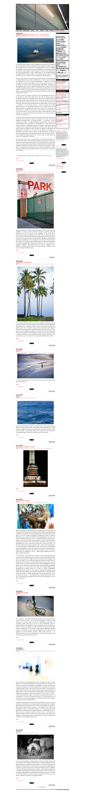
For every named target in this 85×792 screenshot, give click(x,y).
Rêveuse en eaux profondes (61, 164)
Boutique (57, 30)
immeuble (59, 50)
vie (57, 72)
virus (49, 36)
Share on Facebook (20, 160)
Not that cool (20, 170)
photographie (62, 61)
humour (59, 49)
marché (38, 448)
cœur (28, 448)
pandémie (42, 36)
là (60, 109)
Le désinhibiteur (20, 649)
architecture (60, 38)
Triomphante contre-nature (23, 262)
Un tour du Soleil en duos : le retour (62, 101)
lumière (59, 52)
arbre (58, 36)
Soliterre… (19, 350)
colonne (30, 448)
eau (31, 36)
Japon (63, 50)
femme (58, 45)
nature (66, 55)
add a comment (52, 165)
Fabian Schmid (66, 789)
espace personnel (59, 121)
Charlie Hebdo (25, 448)
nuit (39, 448)
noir (64, 56)
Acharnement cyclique (22, 592)
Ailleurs (52, 30)
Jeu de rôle (19, 731)
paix (40, 36)
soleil (57, 70)
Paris (41, 448)
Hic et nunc (19, 30)
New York (61, 56)
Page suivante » (42, 787)
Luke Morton (65, 75)
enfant (31, 502)
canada (19, 594)
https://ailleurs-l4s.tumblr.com (45, 155)
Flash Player (62, 76)
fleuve (33, 36)
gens (63, 45)
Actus (20, 35)
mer (57, 53)
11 (18, 637)
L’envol (18, 396)
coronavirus (23, 36)
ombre (57, 59)
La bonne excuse (59, 146)
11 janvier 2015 (20, 448)
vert (66, 70)
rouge (58, 63)
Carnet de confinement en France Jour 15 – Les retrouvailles (32, 34)
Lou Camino (18, 3)
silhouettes (50, 448)
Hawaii (66, 45)
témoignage (46, 36)
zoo (47, 502)
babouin (23, 502)
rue (26, 594)
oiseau (38, 36)
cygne (30, 36)
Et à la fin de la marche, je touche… (25, 446)
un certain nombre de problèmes (47, 693)
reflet (41, 502)
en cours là (59, 112)
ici (67, 107)
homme (63, 47)
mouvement (60, 55)
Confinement (23, 35)
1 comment (52, 257)
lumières (64, 52)
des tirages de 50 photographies (62, 81)
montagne (62, 53)
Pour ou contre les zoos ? (23, 500)
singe (43, 502)
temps (62, 70)
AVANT (47, 30)
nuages (61, 57)
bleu (58, 40)
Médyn (33, 30)
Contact (62, 30)
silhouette (61, 66)
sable (57, 65)
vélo (27, 594)
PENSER (42, 30)
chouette (28, 502)
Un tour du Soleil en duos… (62, 98)
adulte (19, 502)
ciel (62, 40)
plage (58, 62)
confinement (19, 36)
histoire (58, 47)
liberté (36, 36)
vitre (45, 502)
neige (57, 56)
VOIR (37, 30)
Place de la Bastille (45, 448)
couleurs (60, 42)
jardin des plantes (35, 502)
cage (26, 502)
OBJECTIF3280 (26, 30)
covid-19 (27, 36)
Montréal (24, 594)
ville (60, 72)
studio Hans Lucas (61, 116)
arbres (62, 36)
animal (21, 502)
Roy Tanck (58, 75)
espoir (33, 448)
